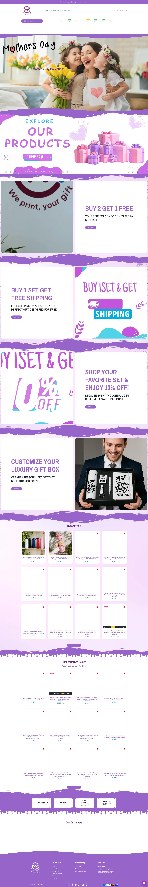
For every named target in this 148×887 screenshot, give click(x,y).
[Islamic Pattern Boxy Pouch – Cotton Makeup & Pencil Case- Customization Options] (87, 721)
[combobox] (78, 10)
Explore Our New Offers (80, 2)
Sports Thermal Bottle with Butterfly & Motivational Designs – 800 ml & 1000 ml (60, 632)
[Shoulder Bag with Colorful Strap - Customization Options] (114, 683)
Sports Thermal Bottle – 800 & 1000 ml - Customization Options (33, 558)
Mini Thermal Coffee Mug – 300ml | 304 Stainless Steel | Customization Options (60, 736)
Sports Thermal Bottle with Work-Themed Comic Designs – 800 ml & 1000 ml (114, 594)
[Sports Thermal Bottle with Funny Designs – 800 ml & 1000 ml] (60, 543)
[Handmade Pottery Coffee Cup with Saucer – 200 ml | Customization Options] (87, 758)
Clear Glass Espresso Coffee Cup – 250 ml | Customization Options (33, 774)
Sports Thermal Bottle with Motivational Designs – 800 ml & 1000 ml (87, 632)
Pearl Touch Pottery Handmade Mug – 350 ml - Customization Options (114, 736)
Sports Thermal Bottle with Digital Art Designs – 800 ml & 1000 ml (87, 558)
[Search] (109, 10)
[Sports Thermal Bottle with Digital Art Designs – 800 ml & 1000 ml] (87, 543)
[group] (74, 143)
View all (74, 645)
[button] (117, 10)
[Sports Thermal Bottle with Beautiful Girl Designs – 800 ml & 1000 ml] (114, 543)
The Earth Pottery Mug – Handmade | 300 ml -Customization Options (114, 774)
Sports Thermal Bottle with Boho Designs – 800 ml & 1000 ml (33, 594)
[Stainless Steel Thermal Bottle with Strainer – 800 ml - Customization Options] (87, 683)
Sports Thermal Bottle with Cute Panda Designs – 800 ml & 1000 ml (60, 594)
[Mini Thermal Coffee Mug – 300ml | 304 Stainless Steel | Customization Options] (60, 721)
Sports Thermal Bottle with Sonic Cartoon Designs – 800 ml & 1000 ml (33, 632)
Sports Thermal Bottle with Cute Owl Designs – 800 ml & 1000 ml (87, 594)
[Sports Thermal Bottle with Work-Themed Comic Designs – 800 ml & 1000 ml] (114, 579)
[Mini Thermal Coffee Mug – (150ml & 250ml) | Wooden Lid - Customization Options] (33, 721)
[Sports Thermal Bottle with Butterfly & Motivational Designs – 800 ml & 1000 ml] (60, 616)
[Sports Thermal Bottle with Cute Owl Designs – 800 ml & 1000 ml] (87, 579)
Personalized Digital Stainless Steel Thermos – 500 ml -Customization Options (114, 632)
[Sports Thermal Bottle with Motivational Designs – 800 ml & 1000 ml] (87, 616)
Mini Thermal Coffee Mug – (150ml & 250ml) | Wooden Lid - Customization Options (33, 736)
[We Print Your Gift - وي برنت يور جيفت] (27, 10)
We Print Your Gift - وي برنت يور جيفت (43, 884)
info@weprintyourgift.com (105, 869)
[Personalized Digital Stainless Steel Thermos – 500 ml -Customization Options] (114, 616)
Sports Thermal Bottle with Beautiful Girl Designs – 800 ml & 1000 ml (114, 558)
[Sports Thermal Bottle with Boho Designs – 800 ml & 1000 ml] (33, 579)
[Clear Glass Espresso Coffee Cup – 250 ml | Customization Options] (33, 758)
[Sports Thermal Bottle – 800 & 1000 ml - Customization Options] (33, 543)
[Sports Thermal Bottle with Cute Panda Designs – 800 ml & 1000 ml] (60, 579)
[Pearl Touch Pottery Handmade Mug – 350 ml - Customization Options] (114, 721)
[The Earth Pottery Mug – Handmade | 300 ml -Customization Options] (114, 758)
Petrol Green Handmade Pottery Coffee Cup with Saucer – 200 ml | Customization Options (60, 774)
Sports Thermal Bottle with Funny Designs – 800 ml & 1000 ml (60, 558)
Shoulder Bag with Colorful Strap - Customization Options (114, 699)
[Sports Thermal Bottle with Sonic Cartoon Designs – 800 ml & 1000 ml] (33, 616)
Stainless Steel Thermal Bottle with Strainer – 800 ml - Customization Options (87, 699)
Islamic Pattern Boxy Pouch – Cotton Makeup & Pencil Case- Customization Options (88, 736)
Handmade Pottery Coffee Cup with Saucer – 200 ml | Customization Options (87, 774)
